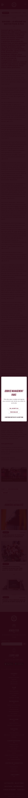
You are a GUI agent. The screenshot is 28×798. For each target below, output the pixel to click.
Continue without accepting (14, 417)
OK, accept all (14, 408)
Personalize (14, 412)
